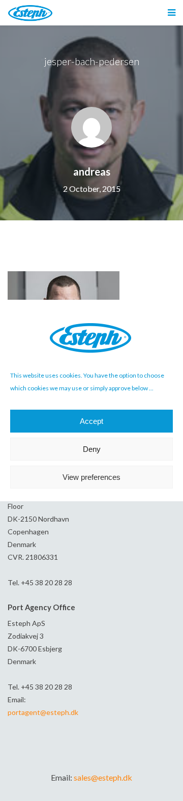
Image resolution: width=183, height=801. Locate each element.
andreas (91, 171)
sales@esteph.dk (103, 777)
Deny (92, 449)
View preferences (91, 477)
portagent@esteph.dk (43, 712)
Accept (91, 421)
